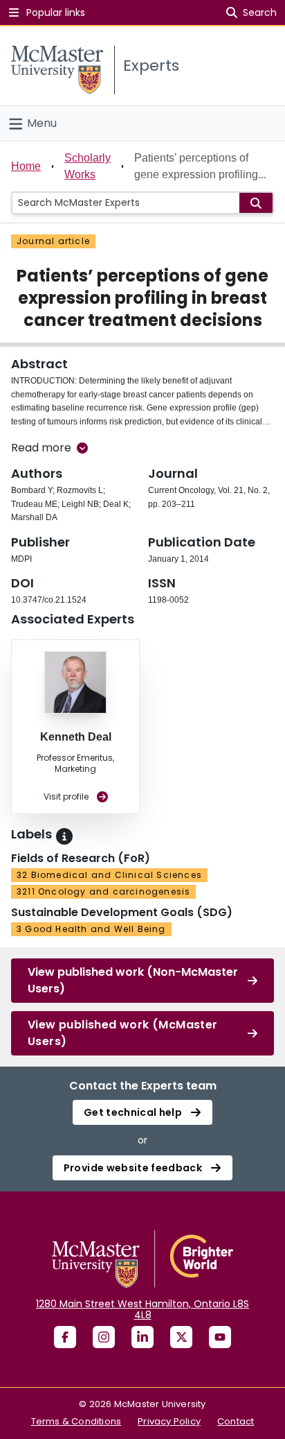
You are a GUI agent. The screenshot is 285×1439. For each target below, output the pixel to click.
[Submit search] (256, 203)
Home (26, 166)
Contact (235, 1421)
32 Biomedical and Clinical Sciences (109, 875)
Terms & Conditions (76, 1421)
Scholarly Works (87, 166)
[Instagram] (104, 1337)
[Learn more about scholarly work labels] (64, 836)
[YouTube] (220, 1337)
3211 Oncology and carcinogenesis (103, 891)
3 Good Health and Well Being (91, 929)
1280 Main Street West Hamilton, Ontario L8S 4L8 (142, 1309)
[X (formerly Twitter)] (181, 1337)
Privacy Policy (169, 1421)
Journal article (53, 241)
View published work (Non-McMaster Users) (133, 980)
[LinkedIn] (142, 1337)
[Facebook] (65, 1337)
